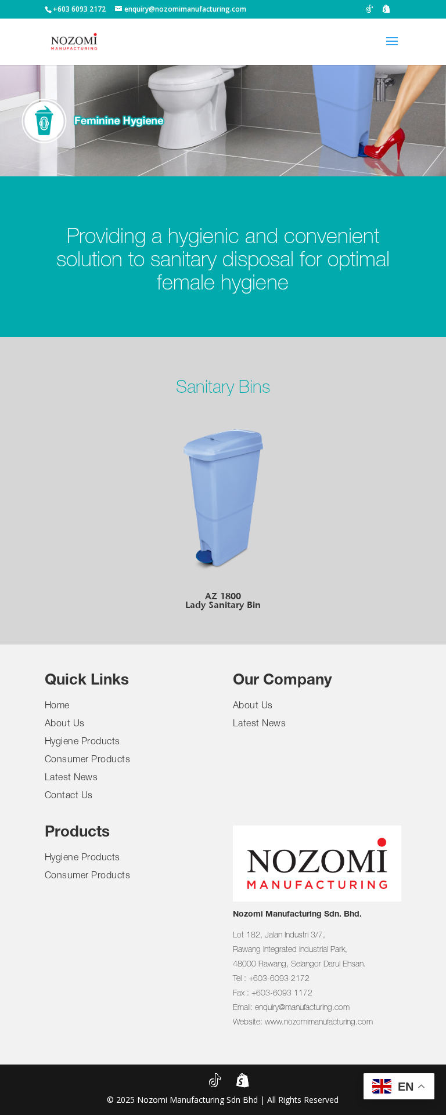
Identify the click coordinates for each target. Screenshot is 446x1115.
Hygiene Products (82, 742)
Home (57, 706)
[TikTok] (369, 12)
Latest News (71, 778)
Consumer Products (88, 760)
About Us (65, 724)
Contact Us (69, 796)
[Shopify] (386, 12)
